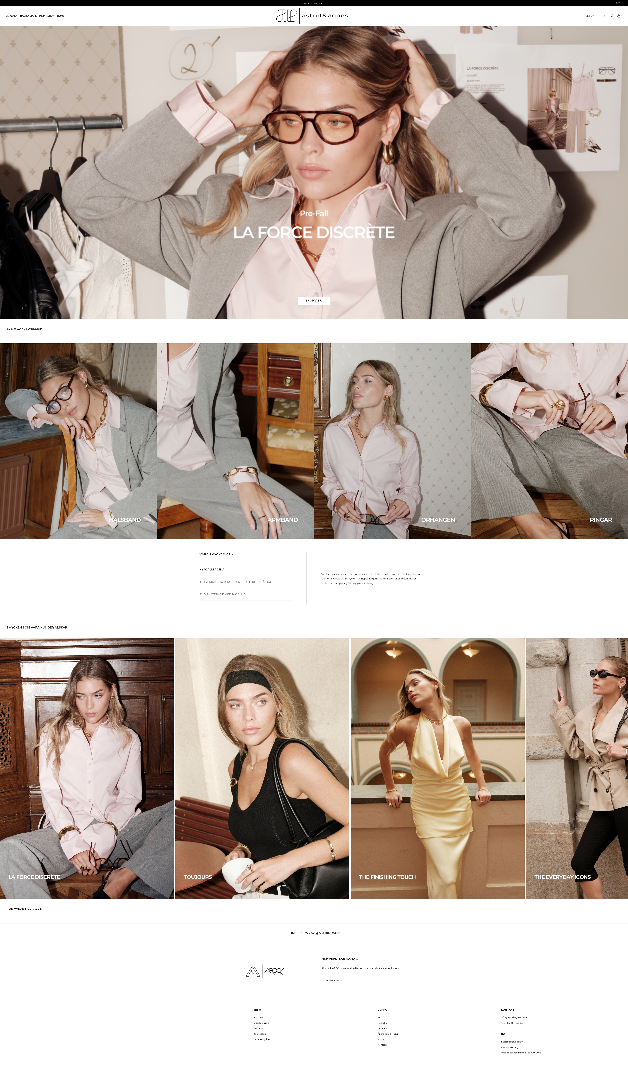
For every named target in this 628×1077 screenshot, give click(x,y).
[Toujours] (262, 768)
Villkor (381, 1039)
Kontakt (382, 1044)
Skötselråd (260, 1034)
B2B (618, 3)
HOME (60, 15)
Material (258, 1028)
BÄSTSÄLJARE (28, 15)
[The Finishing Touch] (438, 768)
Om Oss (258, 1017)
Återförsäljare (261, 1023)
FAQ (380, 1017)
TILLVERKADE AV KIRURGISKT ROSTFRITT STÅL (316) (236, 582)
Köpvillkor (383, 1023)
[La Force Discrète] (87, 768)
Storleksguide (262, 1039)
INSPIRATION (46, 15)
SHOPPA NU (314, 300)
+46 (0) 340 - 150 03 (512, 1023)
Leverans (382, 1028)
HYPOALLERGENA (212, 569)
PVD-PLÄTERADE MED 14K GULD (223, 594)
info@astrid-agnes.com (514, 1017)
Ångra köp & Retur (388, 1034)
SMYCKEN (11, 15)
